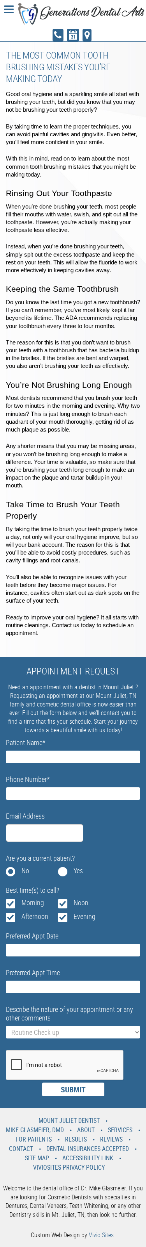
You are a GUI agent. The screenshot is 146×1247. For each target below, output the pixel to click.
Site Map (37, 1158)
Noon (81, 902)
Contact (21, 1148)
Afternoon (34, 916)
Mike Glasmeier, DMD (35, 1130)
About (86, 1130)
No (25, 870)
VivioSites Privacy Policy (69, 1167)
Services (120, 1130)
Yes (78, 870)
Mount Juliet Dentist (69, 1120)
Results (76, 1139)
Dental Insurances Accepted (87, 1148)
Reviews (111, 1139)
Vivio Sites (101, 1235)
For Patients (34, 1139)
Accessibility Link (87, 1158)
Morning (32, 902)
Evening (84, 916)
